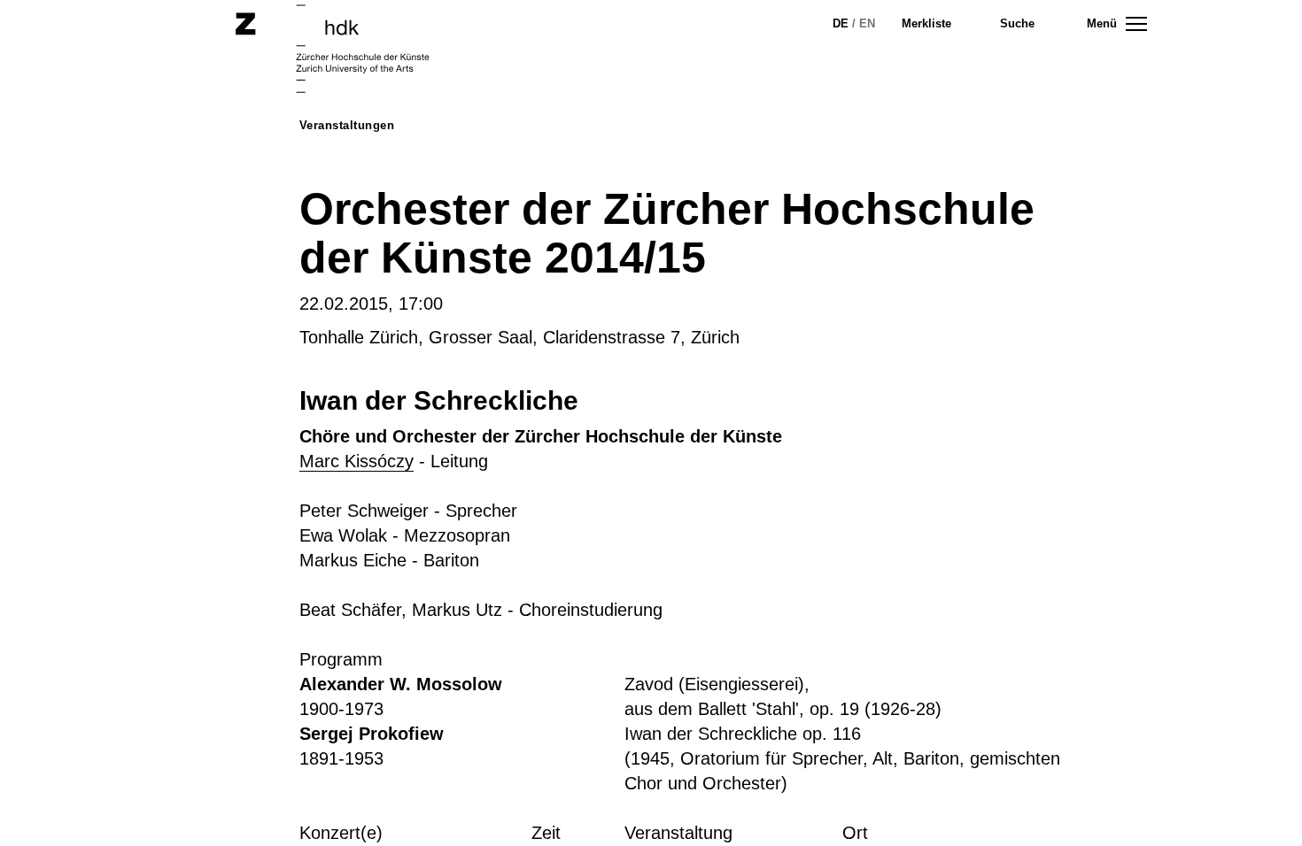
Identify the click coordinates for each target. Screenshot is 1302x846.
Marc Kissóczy (356, 461)
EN (867, 23)
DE (841, 23)
